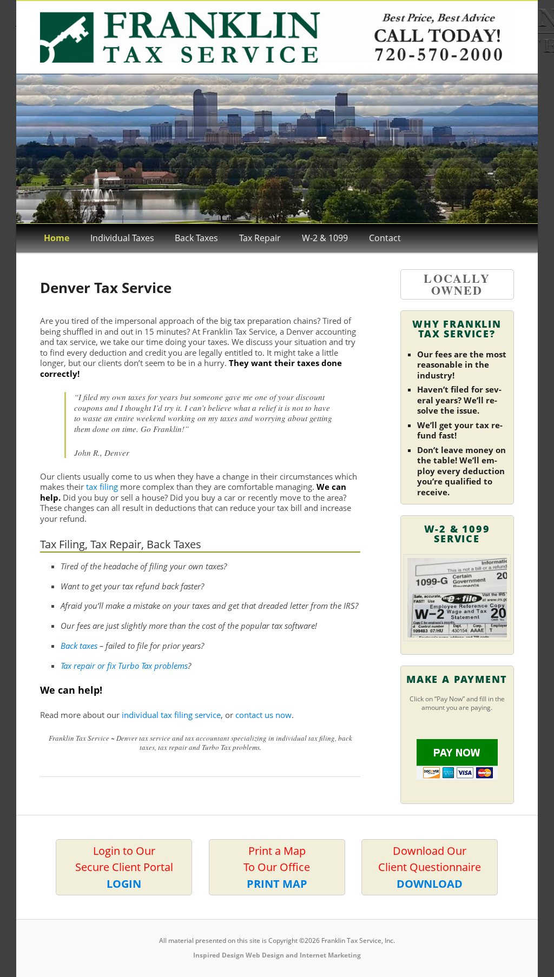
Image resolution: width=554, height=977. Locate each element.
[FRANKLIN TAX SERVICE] (276, 37)
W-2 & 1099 (325, 238)
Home (56, 238)
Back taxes (79, 645)
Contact (385, 238)
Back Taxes (196, 238)
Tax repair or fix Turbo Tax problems (124, 665)
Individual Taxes (122, 238)
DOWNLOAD (430, 883)
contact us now (263, 714)
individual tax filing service (171, 714)
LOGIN (124, 883)
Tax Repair (260, 238)
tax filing (102, 486)
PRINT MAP (277, 883)
